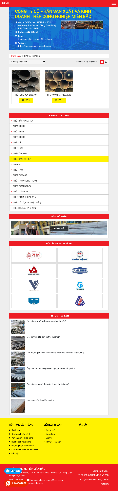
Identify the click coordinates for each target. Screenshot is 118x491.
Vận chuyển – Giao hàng (22, 438)
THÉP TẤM (18, 170)
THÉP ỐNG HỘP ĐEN (22, 159)
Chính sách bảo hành (21, 434)
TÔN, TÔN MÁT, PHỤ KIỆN (24, 208)
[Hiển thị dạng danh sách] (106, 62)
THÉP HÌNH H (19, 126)
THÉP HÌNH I (18, 132)
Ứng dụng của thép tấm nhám (40, 400)
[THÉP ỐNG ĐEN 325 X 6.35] (59, 81)
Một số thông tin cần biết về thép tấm (43, 337)
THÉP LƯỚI (18, 148)
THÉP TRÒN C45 (20, 192)
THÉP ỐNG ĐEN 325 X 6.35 (59, 95)
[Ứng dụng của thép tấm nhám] (18, 406)
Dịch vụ (49, 438)
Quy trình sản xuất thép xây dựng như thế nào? (48, 384)
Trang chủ (15, 56)
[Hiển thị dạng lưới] (102, 62)
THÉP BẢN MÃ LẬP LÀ (23, 121)
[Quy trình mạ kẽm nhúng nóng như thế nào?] (18, 327)
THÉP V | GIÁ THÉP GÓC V (24, 197)
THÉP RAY (17, 164)
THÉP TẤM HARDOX (22, 186)
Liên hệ (15, 453)
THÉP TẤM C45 (20, 175)
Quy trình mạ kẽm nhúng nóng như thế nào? (46, 321)
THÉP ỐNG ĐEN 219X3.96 (26, 95)
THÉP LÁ (17, 142)
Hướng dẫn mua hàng (21, 442)
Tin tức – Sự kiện (53, 442)
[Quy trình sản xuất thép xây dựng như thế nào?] (18, 390)
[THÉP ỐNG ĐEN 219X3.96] (26, 81)
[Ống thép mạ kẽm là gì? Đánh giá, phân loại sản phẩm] (18, 374)
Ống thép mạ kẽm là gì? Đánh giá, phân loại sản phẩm (51, 368)
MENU (5, 3)
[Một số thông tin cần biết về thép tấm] (18, 343)
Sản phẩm (50, 434)
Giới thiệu (16, 430)
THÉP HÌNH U (19, 137)
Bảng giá (59, 228)
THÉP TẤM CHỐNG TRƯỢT (25, 181)
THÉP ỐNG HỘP (20, 153)
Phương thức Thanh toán (23, 446)
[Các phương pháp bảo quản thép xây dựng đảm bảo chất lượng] (18, 359)
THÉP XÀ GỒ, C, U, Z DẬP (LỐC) (27, 202)
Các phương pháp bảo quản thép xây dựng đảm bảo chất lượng (55, 353)
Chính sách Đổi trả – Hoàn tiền (25, 449)
